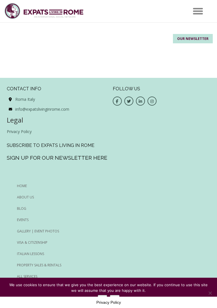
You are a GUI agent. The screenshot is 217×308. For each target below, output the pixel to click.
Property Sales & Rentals (39, 265)
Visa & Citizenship (32, 242)
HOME (22, 185)
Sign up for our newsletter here (57, 158)
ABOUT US (25, 197)
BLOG (21, 208)
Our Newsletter (193, 38)
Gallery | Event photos (38, 231)
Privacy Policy (19, 131)
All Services (27, 276)
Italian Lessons (30, 253)
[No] (210, 293)
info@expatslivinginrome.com (42, 109)
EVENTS (23, 219)
